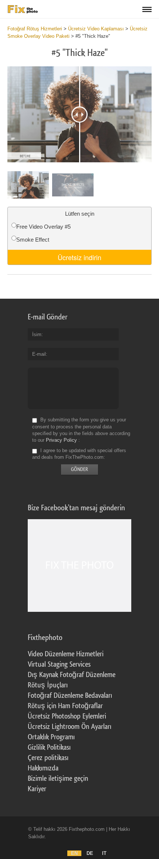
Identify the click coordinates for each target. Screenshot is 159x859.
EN (74, 853)
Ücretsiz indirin (79, 257)
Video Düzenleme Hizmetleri (66, 654)
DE (90, 853)
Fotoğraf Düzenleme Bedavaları (70, 695)
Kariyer (37, 789)
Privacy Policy (61, 440)
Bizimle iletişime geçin (58, 778)
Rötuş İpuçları (48, 685)
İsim (36, 334)
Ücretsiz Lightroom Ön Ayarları (69, 726)
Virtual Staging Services (59, 664)
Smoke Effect (32, 239)
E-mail (39, 354)
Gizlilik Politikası (49, 747)
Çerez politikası (48, 758)
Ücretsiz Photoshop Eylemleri (67, 716)
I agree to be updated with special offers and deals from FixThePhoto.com (79, 454)
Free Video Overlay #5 (43, 226)
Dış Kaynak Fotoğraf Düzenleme (71, 675)
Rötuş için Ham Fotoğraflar (65, 706)
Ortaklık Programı (51, 737)
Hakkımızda (43, 768)
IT (104, 853)
